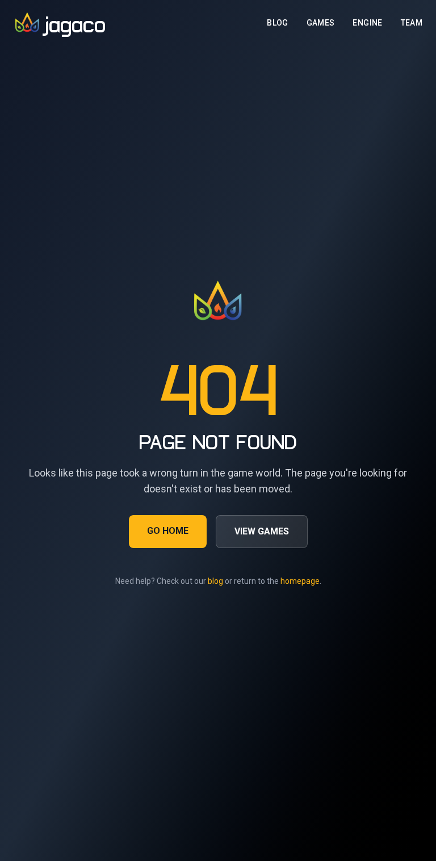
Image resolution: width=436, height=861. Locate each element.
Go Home (167, 530)
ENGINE (367, 22)
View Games (261, 531)
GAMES (321, 22)
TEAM (411, 22)
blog (215, 581)
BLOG (277, 22)
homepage (300, 581)
